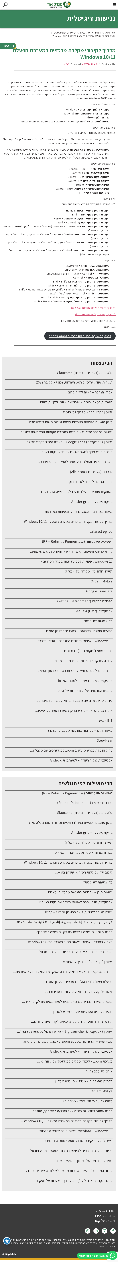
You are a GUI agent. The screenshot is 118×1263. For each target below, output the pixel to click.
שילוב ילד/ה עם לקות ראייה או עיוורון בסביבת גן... (79, 991)
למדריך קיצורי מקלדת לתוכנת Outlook (93, 308)
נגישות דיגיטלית (91, 18)
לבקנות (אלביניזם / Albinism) (91, 472)
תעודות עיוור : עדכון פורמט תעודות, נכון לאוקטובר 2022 (74, 382)
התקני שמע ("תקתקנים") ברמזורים (88, 651)
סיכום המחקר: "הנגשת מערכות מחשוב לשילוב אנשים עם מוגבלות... (66, 1170)
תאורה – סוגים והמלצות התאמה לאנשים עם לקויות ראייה (74, 462)
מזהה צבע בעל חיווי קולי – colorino (88, 1101)
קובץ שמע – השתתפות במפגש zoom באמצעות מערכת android (68, 1041)
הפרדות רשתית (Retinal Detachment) (85, 601)
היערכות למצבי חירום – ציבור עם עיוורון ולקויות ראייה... (75, 402)
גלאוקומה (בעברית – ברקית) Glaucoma (85, 372)
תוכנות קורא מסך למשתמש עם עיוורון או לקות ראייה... (76, 452)
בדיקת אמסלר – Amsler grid (92, 501)
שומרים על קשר (105, 1220)
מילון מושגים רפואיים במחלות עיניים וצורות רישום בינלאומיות (71, 422)
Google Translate (99, 591)
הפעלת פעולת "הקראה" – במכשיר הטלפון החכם (79, 631)
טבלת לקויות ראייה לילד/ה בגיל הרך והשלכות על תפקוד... (73, 1180)
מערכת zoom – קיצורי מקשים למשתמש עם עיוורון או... (75, 1061)
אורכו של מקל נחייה (99, 1071)
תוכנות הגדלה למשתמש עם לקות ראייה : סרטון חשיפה (75, 670)
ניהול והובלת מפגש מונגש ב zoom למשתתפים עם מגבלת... (71, 750)
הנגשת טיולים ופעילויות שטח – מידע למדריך (82, 1011)
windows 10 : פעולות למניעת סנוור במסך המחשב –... (75, 561)
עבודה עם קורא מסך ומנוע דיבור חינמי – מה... (81, 661)
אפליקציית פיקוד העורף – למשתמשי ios (85, 680)
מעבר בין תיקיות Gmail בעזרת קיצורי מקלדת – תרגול (76, 952)
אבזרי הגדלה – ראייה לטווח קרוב (90, 392)
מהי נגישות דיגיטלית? (98, 621)
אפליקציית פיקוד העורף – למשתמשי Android (81, 760)
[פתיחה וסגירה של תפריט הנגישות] (7, 1240)
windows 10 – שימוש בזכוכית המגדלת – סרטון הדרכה (75, 641)
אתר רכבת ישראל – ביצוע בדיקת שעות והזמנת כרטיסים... (73, 710)
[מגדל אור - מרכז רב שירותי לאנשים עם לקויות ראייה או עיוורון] (59, 5)
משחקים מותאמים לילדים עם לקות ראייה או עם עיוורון (76, 491)
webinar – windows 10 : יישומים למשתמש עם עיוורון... (74, 1131)
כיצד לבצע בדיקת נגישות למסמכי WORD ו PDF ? (79, 1141)
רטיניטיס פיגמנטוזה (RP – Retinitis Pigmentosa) (77, 541)
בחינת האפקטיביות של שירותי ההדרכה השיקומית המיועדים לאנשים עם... (63, 971)
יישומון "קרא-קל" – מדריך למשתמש (88, 412)
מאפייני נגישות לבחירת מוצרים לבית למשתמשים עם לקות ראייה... (67, 1001)
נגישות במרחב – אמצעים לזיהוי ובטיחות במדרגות (79, 511)
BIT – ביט (106, 720)
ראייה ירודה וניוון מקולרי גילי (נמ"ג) (89, 571)
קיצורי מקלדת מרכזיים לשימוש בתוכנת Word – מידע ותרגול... (70, 1151)
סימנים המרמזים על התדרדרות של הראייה (84, 690)
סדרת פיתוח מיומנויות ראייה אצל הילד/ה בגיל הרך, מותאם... (71, 1111)
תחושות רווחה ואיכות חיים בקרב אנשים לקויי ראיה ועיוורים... (72, 1021)
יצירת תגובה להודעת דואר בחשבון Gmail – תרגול (79, 912)
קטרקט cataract (101, 531)
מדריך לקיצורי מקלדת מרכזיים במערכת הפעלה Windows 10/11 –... (65, 1121)
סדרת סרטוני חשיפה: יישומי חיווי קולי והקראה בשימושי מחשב (71, 551)
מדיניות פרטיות (105, 1215)
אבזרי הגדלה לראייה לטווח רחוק (91, 481)
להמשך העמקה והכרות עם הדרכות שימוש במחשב (80, 336)
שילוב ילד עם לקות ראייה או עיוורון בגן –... (84, 872)
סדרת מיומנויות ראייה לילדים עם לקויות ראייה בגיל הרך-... (73, 932)
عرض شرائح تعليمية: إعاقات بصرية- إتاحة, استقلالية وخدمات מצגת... (63, 922)
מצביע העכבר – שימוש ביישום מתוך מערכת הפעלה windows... (69, 942)
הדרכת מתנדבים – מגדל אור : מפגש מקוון (84, 1081)
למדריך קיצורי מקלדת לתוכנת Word (95, 314)
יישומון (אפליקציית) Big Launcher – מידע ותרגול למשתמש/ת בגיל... (65, 1031)
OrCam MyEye (102, 581)
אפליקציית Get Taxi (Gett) (94, 611)
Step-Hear (105, 740)
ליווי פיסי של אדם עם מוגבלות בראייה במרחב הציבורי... (75, 700)
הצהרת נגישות (106, 1210)
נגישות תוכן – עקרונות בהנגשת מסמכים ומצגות (80, 730)
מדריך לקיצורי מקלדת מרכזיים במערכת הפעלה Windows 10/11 (68, 521)
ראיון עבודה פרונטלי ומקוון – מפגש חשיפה (84, 1160)
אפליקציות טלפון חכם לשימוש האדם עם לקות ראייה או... (74, 902)
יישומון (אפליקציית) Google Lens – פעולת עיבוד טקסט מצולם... (68, 442)
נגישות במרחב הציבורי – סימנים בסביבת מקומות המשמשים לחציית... (65, 432)
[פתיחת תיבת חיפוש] (5, 4)
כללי (66, 63)
